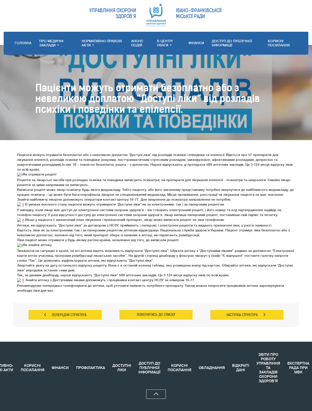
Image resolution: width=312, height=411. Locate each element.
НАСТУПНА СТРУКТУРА (242, 315)
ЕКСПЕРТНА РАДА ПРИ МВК (298, 367)
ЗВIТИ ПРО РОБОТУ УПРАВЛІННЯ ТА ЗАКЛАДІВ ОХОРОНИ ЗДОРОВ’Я (268, 368)
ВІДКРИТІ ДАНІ (240, 368)
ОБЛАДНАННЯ (212, 368)
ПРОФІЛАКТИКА (90, 368)
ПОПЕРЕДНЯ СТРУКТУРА (69, 315)
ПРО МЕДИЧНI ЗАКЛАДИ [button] (51, 43)
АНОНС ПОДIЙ (137, 43)
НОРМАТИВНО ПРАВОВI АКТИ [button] (102, 43)
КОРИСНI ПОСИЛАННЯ (279, 43)
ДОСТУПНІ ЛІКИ (121, 368)
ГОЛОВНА (23, 43)
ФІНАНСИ (196, 43)
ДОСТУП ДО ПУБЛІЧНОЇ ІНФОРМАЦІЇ (232, 43)
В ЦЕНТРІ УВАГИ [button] (165, 43)
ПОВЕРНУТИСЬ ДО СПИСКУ (156, 314)
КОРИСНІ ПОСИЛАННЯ (32, 368)
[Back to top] (156, 394)
